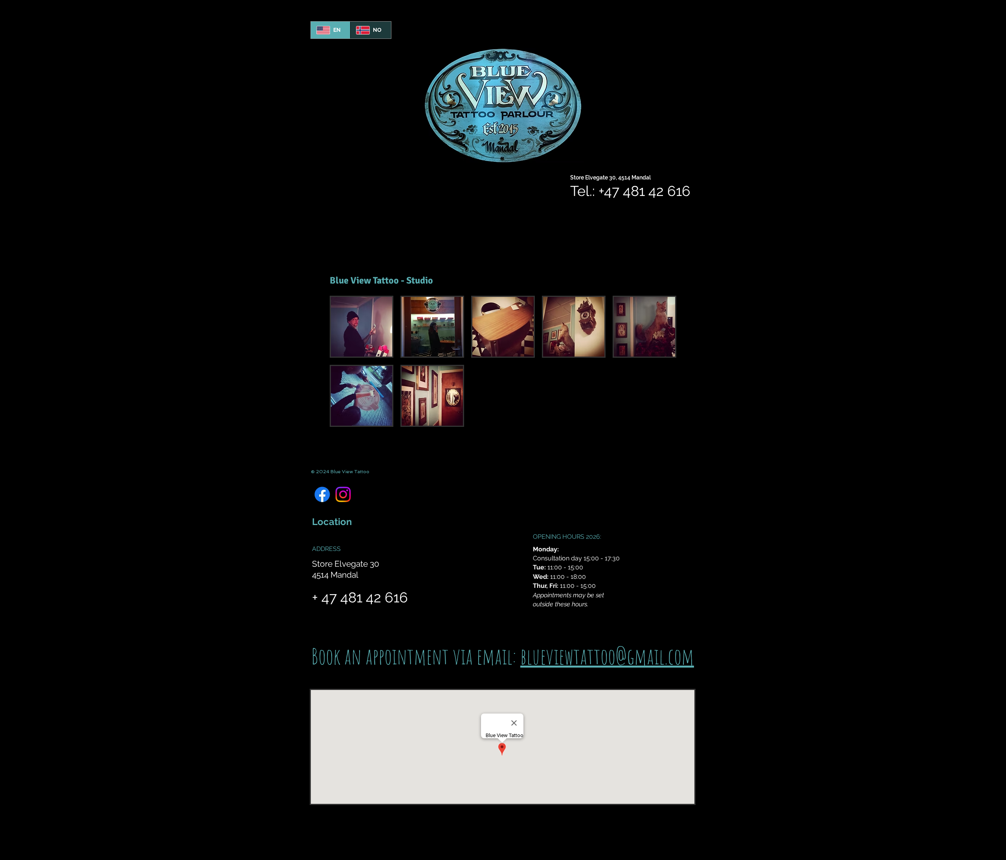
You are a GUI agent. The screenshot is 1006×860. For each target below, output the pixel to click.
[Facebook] (322, 494)
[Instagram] (343, 494)
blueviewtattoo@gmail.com (607, 656)
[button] (361, 327)
